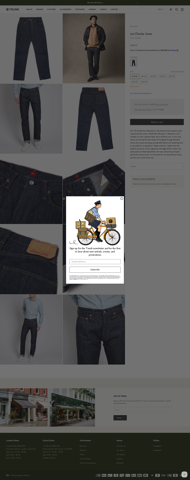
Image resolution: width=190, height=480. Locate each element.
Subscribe (95, 270)
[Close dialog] (121, 198)
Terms (86, 279)
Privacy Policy (81, 279)
